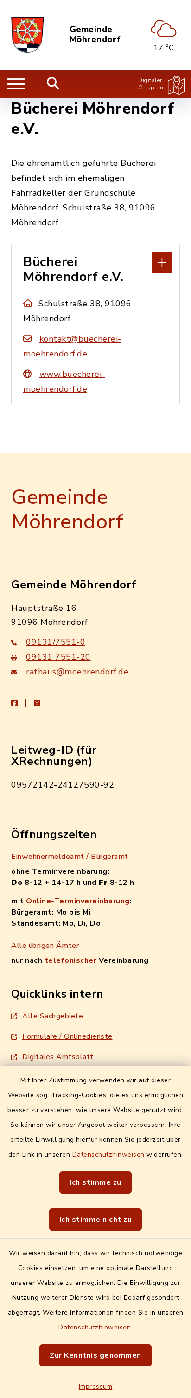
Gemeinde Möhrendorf (95, 34)
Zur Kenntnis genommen (95, 1355)
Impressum (96, 1386)
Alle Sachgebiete (52, 1016)
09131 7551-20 (58, 656)
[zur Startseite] (27, 35)
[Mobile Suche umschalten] (53, 84)
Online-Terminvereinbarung (78, 901)
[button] (95, 261)
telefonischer (71, 960)
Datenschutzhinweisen (108, 1154)
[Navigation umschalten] (16, 83)
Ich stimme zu (95, 1182)
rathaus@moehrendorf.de (77, 671)
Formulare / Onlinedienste (67, 1036)
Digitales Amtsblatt (58, 1057)
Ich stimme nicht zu (95, 1219)
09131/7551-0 (55, 642)
